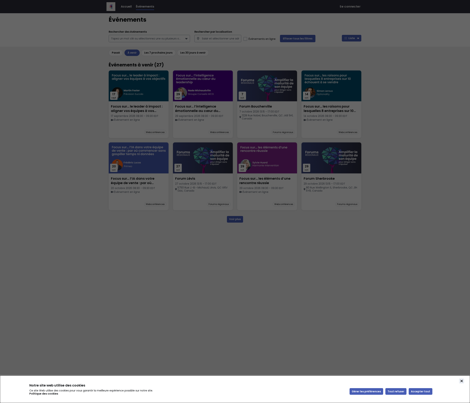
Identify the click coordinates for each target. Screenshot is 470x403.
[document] (235, 389)
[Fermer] (461, 381)
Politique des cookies (43, 393)
